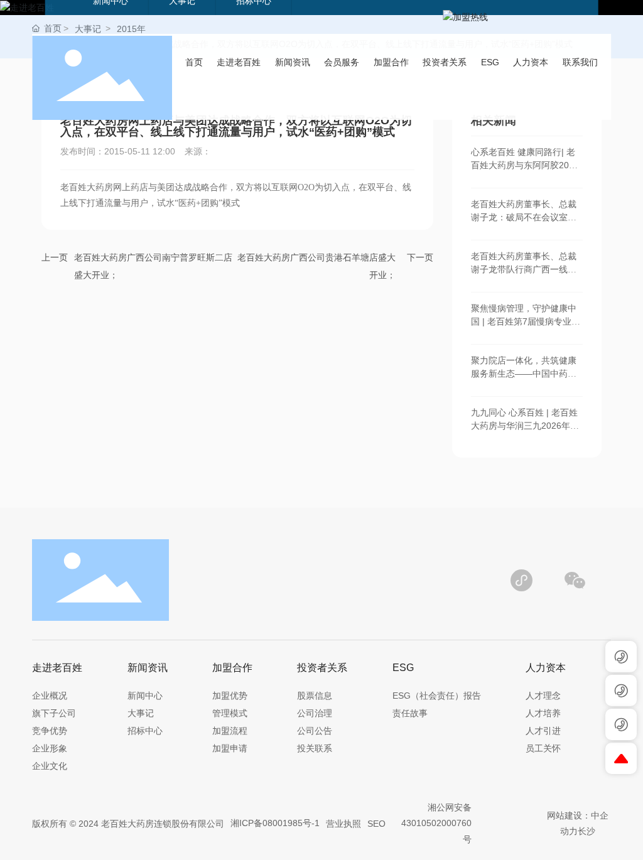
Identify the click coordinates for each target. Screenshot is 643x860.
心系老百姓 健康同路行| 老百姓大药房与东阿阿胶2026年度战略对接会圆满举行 (525, 165)
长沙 (586, 831)
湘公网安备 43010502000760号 (436, 823)
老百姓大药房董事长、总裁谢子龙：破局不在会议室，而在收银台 (523, 217)
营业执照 (343, 824)
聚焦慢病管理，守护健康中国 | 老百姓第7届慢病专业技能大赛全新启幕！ (525, 321)
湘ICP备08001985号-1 (275, 823)
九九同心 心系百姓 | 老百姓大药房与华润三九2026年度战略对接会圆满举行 (525, 425)
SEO (376, 824)
